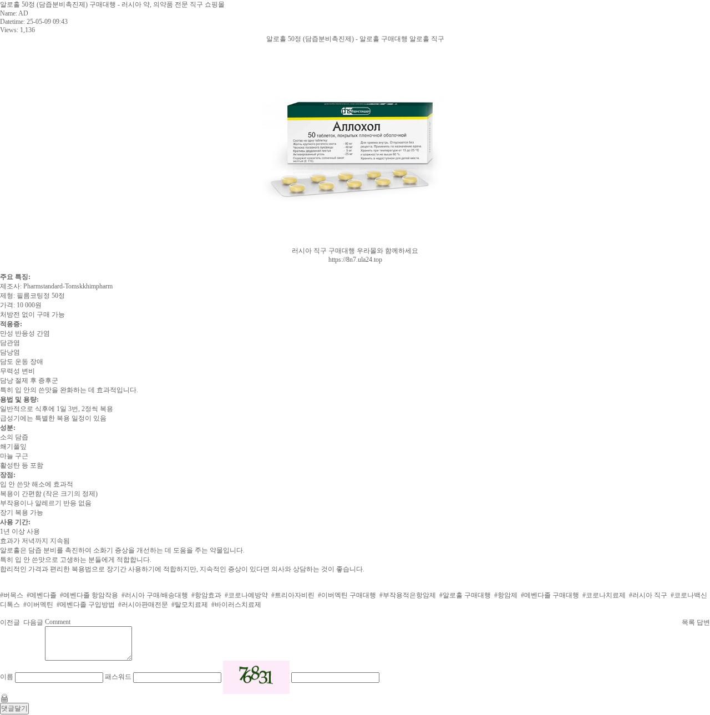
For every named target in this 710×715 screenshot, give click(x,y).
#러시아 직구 (648, 595)
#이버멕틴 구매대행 (347, 595)
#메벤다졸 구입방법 (86, 604)
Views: (9, 30)
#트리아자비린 (293, 595)
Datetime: (12, 22)
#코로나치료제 (604, 595)
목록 (688, 622)
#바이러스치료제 (236, 604)
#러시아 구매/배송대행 (154, 595)
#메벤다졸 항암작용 (89, 595)
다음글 (33, 622)
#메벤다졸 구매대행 (550, 595)
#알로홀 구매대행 (465, 595)
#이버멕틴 (38, 604)
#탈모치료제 (189, 604)
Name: (8, 13)
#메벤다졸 (42, 595)
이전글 (10, 622)
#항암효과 (206, 595)
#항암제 (506, 595)
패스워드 (118, 677)
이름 (6, 677)
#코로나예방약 (246, 595)
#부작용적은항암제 (407, 595)
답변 (703, 622)
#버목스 (11, 595)
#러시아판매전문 (143, 604)
